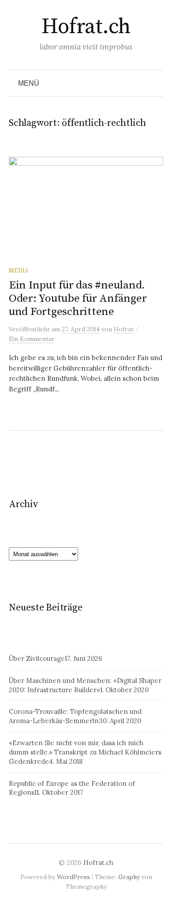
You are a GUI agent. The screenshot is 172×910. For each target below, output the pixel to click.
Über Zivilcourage (37, 658)
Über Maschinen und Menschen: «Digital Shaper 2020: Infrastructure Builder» (85, 685)
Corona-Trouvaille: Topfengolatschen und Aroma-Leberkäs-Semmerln (75, 716)
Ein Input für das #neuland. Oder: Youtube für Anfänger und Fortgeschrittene (77, 298)
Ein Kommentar (32, 339)
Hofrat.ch (86, 27)
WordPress (73, 877)
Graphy (129, 877)
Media (18, 270)
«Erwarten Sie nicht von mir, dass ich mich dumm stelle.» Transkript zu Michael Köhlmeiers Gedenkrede (85, 752)
